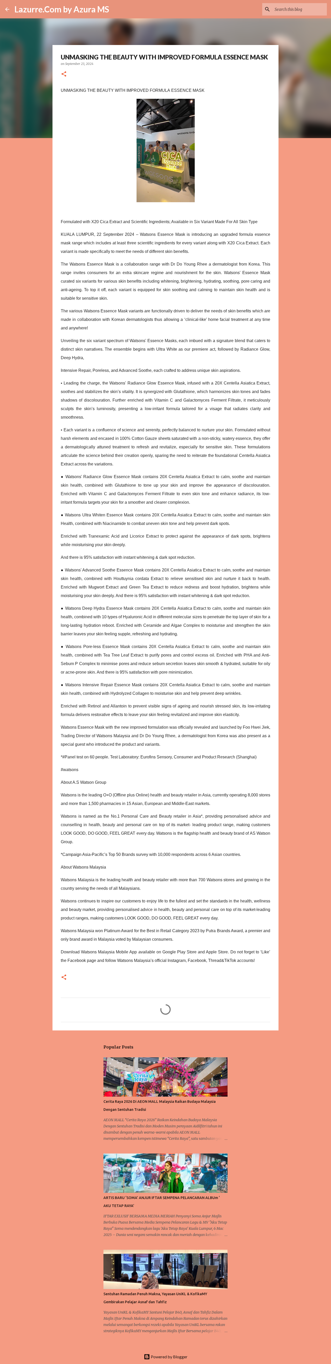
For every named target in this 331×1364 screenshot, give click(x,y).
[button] (64, 74)
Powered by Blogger (168, 1356)
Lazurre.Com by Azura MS (61, 9)
